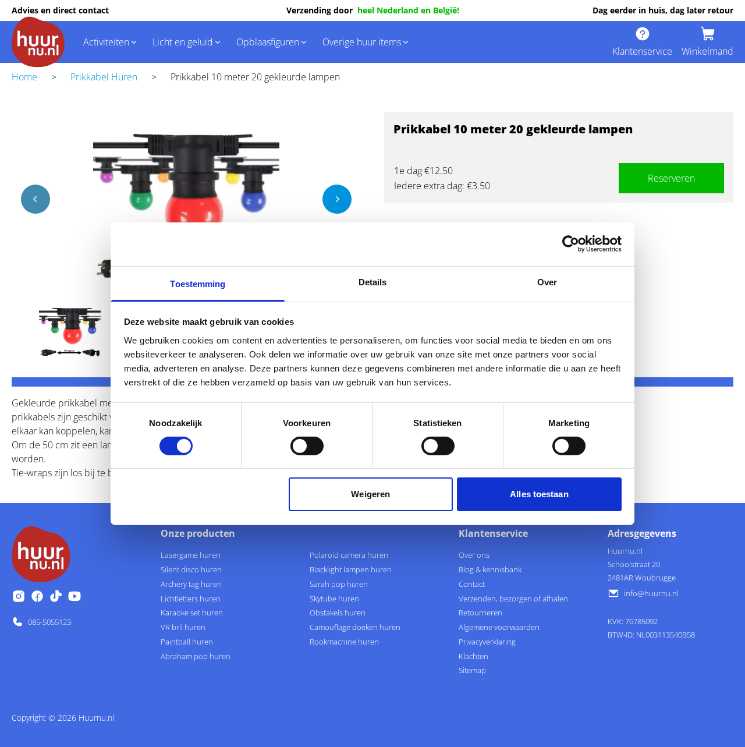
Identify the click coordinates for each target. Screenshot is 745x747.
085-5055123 (49, 622)
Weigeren (370, 494)
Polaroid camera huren (349, 555)
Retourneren (480, 612)
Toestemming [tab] (197, 283)
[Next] (337, 199)
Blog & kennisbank (490, 569)
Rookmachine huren (344, 641)
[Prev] (35, 199)
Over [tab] (547, 281)
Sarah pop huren (339, 584)
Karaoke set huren (192, 612)
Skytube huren (334, 598)
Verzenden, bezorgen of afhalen (513, 598)
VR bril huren (183, 627)
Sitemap (472, 670)
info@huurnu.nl (651, 593)
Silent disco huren (191, 569)
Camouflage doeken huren (355, 627)
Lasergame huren (191, 555)
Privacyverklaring (487, 641)
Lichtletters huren (191, 598)
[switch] (307, 446)
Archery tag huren (191, 584)
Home (24, 76)
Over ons (474, 555)
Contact (472, 584)
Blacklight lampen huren (351, 569)
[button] (111, 42)
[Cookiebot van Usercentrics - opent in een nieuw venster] (571, 244)
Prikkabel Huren (103, 76)
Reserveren (671, 178)
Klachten (473, 656)
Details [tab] (373, 281)
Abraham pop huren (195, 656)
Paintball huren (187, 641)
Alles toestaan (539, 494)
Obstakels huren (338, 612)
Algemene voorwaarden (499, 627)
